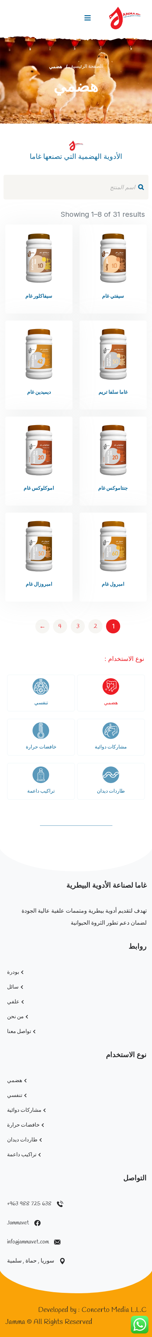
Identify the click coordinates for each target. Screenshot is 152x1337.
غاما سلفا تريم (113, 392)
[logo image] (125, 18)
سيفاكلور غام (38, 296)
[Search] (141, 187)
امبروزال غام (39, 584)
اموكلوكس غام (39, 488)
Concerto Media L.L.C (114, 1310)
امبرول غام (113, 584)
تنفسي (41, 703)
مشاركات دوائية (111, 747)
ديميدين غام (39, 392)
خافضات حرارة (41, 747)
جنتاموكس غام (113, 488)
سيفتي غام (113, 296)
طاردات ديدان (111, 791)
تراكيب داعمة (41, 791)
